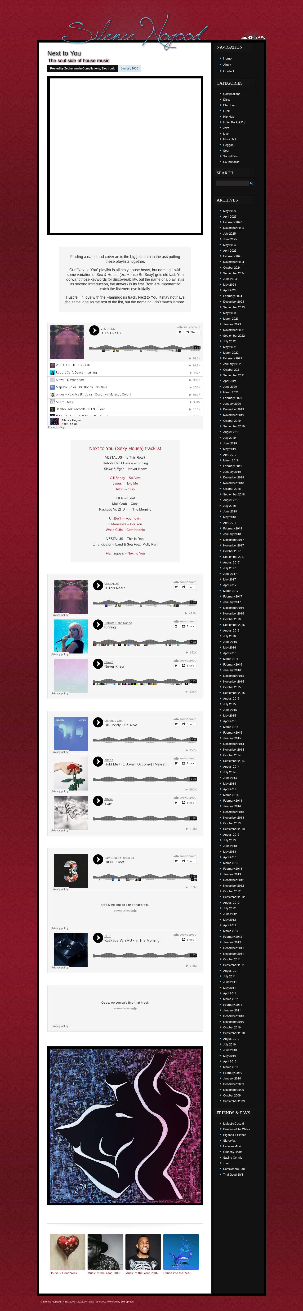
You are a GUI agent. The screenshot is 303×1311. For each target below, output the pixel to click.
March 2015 (231, 727)
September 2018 (234, 494)
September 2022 (234, 335)
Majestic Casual (233, 1123)
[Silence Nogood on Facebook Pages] (259, 38)
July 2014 (229, 772)
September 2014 (234, 761)
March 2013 (231, 863)
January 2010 (232, 1078)
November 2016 (233, 613)
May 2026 (229, 211)
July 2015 (229, 704)
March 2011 (231, 999)
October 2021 (232, 369)
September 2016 (234, 625)
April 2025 (229, 250)
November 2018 (233, 483)
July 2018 (229, 505)
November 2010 (233, 1021)
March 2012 (231, 931)
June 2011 (230, 982)
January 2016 (232, 670)
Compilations (91, 68)
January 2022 (232, 364)
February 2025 (232, 256)
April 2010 (229, 1061)
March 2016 (231, 659)
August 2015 (231, 698)
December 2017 (233, 539)
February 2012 (232, 936)
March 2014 (231, 795)
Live (226, 133)
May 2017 (229, 579)
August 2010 (231, 1038)
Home (227, 58)
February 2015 (232, 732)
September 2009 (234, 1101)
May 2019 (229, 449)
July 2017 (229, 568)
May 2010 (229, 1055)
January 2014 (232, 806)
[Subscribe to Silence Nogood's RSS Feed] (263, 38)
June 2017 (230, 574)
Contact (228, 71)
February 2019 (232, 466)
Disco (227, 99)
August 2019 (231, 432)
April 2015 (229, 721)
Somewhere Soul (234, 1169)
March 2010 (231, 1067)
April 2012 (229, 925)
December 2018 (233, 477)
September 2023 (234, 307)
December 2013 (233, 812)
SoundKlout (230, 156)
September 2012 (234, 897)
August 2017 (231, 562)
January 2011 (232, 1010)
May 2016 (229, 647)
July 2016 (229, 636)
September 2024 (234, 273)
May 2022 (229, 347)
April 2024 (229, 290)
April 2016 (229, 653)
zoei (226, 1163)
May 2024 (229, 284)
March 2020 (231, 392)
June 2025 (230, 239)
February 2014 (232, 800)
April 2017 (229, 585)
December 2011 (233, 948)
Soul (226, 150)
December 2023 (233, 301)
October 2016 (232, 619)
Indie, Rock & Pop (234, 122)
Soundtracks (231, 162)
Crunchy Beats (232, 1152)
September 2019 (234, 426)
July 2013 (229, 840)
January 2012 (232, 942)
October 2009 (232, 1095)
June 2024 (230, 279)
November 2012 (233, 885)
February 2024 (232, 296)
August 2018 (231, 500)
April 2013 (229, 857)
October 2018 (232, 488)
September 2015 (234, 693)
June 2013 (230, 846)
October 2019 (232, 420)
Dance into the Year (176, 1273)
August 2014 (231, 766)
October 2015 (232, 687)
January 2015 (232, 738)
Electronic (108, 68)
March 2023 (231, 318)
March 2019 (231, 460)
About (227, 64)
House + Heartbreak (63, 1273)
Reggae (228, 145)
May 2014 (229, 783)
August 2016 (231, 630)
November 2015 (233, 681)
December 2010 (233, 1016)
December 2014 (233, 744)
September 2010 (234, 1033)
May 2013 (229, 851)
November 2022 (233, 330)
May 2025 (229, 245)
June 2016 (230, 642)
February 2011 (232, 1004)
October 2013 (232, 823)
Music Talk (230, 139)
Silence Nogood (52, 1301)
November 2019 (233, 415)
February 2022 (232, 358)
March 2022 (231, 352)
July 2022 (229, 341)
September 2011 (234, 965)
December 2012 (233, 880)
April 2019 (229, 454)
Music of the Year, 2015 (104, 1273)
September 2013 (234, 829)
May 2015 (229, 715)
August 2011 (231, 970)
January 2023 (232, 324)
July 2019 (229, 437)
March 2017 (231, 591)
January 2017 (232, 602)
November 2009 (233, 1089)
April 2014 (229, 789)
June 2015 (230, 710)
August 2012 (231, 902)
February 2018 (232, 528)
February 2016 (232, 664)
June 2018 (230, 511)
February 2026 (232, 222)
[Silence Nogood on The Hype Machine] (250, 38)
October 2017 (232, 551)
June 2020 (230, 386)
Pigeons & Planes (234, 1135)
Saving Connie (232, 1157)
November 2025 (233, 228)
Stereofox (229, 1140)
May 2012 (229, 919)
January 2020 (232, 403)
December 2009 (233, 1084)
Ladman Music (232, 1146)
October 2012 (232, 891)
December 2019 (233, 409)
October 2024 (232, 267)
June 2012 (230, 914)
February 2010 (232, 1072)
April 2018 (229, 522)
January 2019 (232, 471)
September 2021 (234, 375)
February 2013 (232, 868)
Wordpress (127, 1301)
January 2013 (232, 874)
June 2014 (230, 778)
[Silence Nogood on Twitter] (255, 38)
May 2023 (229, 313)
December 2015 (233, 676)
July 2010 (229, 1044)
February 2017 (232, 596)
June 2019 (230, 443)
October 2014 (232, 755)
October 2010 (232, 1027)
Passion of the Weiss (236, 1129)
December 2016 (233, 608)
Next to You (64, 53)
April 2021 (229, 381)
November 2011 (233, 953)
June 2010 (230, 1050)
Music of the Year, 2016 (141, 1273)
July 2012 (229, 908)
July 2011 (229, 976)
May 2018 (229, 517)
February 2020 (232, 398)
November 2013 (233, 817)
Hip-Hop (228, 116)
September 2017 (234, 556)
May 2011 (229, 987)
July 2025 (229, 233)
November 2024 (233, 262)
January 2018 (232, 534)
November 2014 (233, 749)
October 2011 (232, 959)
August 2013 (231, 834)
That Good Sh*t (233, 1174)
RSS (65, 1301)
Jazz (226, 128)
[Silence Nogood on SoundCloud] (244, 38)
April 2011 (229, 993)
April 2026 (229, 216)
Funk (226, 111)
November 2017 (233, 545)
